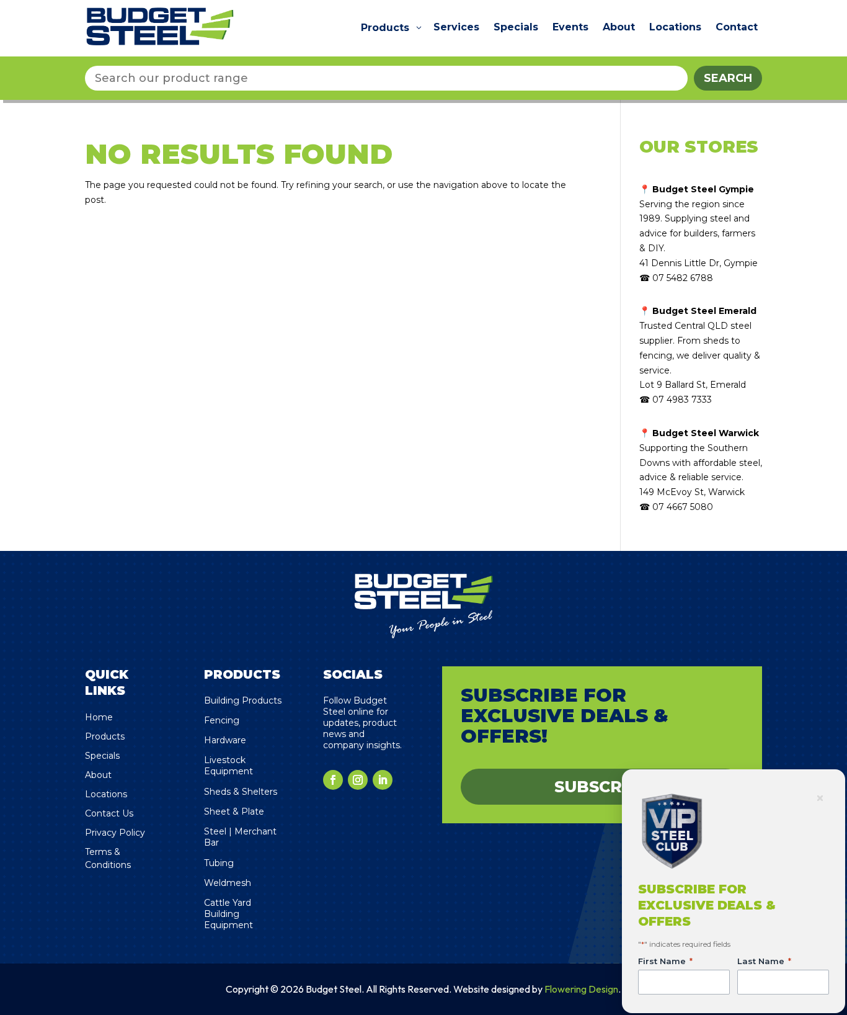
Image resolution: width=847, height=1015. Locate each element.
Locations (106, 794)
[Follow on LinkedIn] (382, 780)
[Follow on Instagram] (358, 780)
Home (99, 717)
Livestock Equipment (228, 765)
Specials (102, 755)
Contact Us (109, 813)
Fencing (221, 720)
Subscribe (602, 786)
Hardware (225, 740)
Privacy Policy (115, 832)
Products (105, 736)
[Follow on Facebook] (333, 780)
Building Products (243, 700)
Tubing (219, 863)
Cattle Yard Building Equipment (228, 914)
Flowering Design (581, 989)
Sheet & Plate (234, 811)
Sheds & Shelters (240, 791)
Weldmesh (227, 882)
